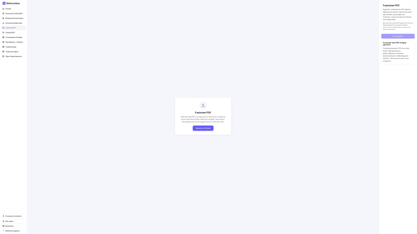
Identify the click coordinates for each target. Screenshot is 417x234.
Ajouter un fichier (203, 128)
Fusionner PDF (398, 36)
